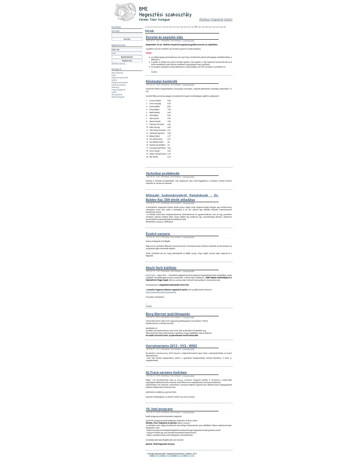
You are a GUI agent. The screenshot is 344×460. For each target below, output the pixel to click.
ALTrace (180, 380)
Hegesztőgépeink (119, 89)
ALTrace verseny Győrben (166, 372)
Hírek (114, 75)
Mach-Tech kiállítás (161, 267)
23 (217, 27)
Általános (204, 19)
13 (181, 27)
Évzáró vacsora (158, 233)
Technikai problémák (163, 173)
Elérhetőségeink (118, 97)
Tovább (154, 71)
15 (188, 27)
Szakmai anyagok (119, 85)
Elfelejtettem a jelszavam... (119, 63)
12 (177, 27)
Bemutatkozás (117, 73)
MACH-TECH (151, 275)
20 (206, 27)
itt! (156, 328)
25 (225, 27)
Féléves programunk (120, 77)
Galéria (114, 80)
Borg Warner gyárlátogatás (168, 313)
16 (192, 27)
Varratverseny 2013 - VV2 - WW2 (171, 345)
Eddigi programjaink (120, 82)
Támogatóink (117, 94)
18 (199, 27)
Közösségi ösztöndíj (161, 81)
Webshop (115, 87)
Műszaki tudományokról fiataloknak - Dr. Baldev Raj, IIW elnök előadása (182, 197)
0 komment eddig (188, 41)
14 (185, 27)
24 (221, 27)
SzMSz (114, 92)
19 (203, 27)
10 (170, 27)
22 (214, 27)
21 (210, 27)
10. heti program (159, 408)
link (147, 91)
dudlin (194, 253)
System (228, 19)
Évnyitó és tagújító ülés (164, 37)
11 (174, 27)
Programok (217, 19)
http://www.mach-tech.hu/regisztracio (161, 292)
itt (231, 358)
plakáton (160, 221)
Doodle (165, 392)
